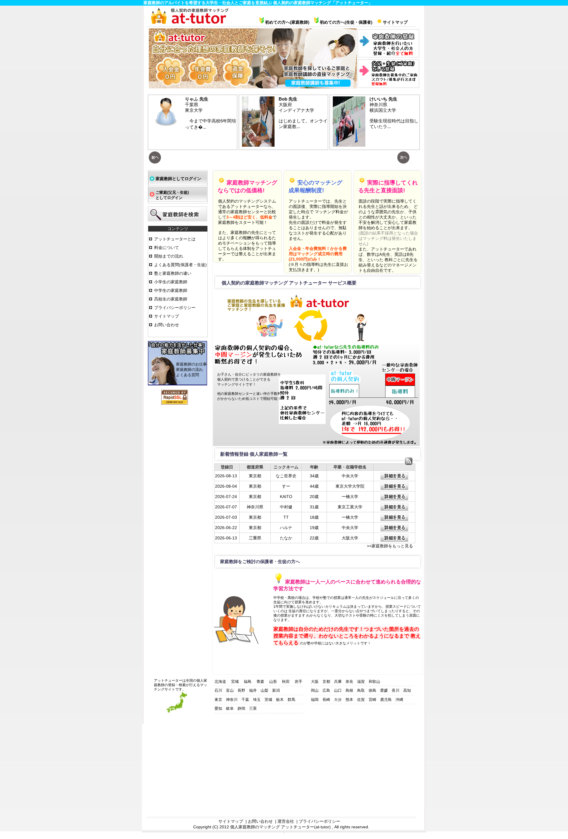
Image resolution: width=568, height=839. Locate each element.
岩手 (298, 681)
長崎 (326, 699)
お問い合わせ (166, 324)
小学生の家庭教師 (170, 281)
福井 (253, 690)
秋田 (286, 681)
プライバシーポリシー (175, 307)
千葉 (245, 699)
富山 (230, 690)
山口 (338, 690)
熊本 (349, 699)
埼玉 (257, 699)
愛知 (218, 708)
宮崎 (372, 699)
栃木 (280, 699)
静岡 (241, 708)
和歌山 (374, 681)
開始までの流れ (168, 256)
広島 (326, 690)
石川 (218, 690)
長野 (241, 690)
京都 (326, 681)
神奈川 (232, 699)
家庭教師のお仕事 (191, 364)
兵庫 (338, 681)
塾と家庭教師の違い (172, 273)
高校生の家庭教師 (170, 299)
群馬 (291, 699)
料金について (166, 247)
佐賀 (361, 699)
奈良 (349, 681)
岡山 (315, 690)
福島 (247, 681)
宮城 (235, 681)
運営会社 (285, 821)
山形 (273, 681)
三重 (253, 708)
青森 (260, 681)
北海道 (220, 681)
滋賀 (361, 681)
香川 (395, 690)
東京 (218, 699)
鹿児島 (386, 699)
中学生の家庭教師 (170, 290)
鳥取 (361, 690)
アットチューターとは (175, 239)
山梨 (264, 690)
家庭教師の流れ (189, 369)
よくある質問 (187, 375)
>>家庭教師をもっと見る (390, 546)
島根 (349, 690)
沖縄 (399, 699)
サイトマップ (166, 316)
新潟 (276, 690)
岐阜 (230, 708)
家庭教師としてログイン (178, 178)
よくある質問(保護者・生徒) (180, 264)
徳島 (372, 690)
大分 (338, 699)
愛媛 (384, 690)
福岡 (315, 699)
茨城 (268, 699)
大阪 (315, 681)
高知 (407, 690)
